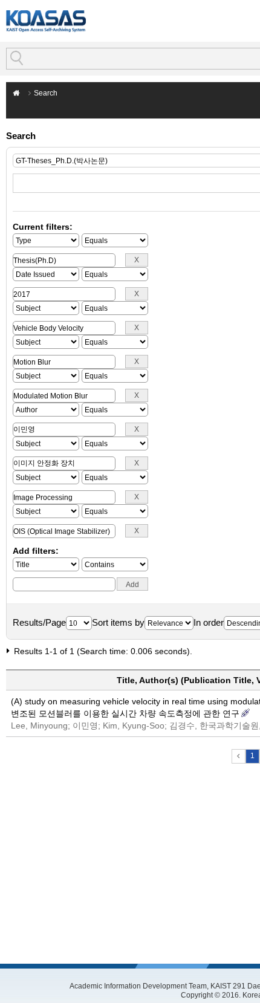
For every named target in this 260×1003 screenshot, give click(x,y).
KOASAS (46, 20)
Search (45, 93)
